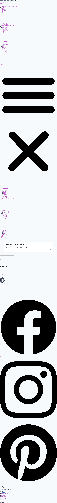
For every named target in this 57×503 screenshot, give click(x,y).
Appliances (4, 230)
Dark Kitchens (5, 42)
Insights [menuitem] (15, 6)
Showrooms (4, 10)
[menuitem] (1, 6)
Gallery (2, 62)
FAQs (3, 11)
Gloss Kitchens (5, 28)
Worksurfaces (5, 61)
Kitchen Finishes (4, 27)
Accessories (5, 231)
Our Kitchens (3, 26)
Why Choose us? (4, 8)
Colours (3, 40)
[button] (28, 123)
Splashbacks (5, 233)
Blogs (2, 64)
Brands (3, 46)
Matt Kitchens (5, 29)
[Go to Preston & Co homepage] (28, 4)
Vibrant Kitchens (5, 44)
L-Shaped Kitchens (6, 54)
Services (2, 12)
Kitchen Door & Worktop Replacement (8, 25)
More (3, 229)
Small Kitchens (5, 53)
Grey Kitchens (5, 43)
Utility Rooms (5, 190)
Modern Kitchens (5, 210)
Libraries (4, 22)
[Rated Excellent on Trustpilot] (28, 257)
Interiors (3, 15)
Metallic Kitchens (5, 32)
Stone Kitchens (5, 31)
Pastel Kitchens (5, 45)
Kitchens (3, 13)
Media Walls (5, 23)
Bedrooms (4, 193)
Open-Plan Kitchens (6, 51)
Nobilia (4, 48)
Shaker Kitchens (5, 34)
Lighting (4, 232)
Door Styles (4, 33)
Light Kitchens (5, 41)
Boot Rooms (5, 191)
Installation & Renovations (6, 24)
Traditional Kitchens (6, 212)
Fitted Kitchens (5, 14)
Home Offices (5, 21)
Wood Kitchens (5, 30)
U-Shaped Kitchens (6, 52)
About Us (2, 7)
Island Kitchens (5, 50)
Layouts (3, 49)
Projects (2, 63)
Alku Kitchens (5, 47)
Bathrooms (4, 192)
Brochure (3, 9)
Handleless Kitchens (6, 209)
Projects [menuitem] (11, 6)
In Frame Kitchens (6, 211)
